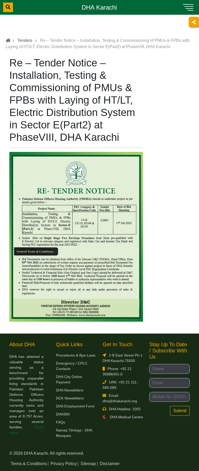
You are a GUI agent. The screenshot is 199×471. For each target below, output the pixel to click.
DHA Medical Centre (126, 417)
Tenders (24, 40)
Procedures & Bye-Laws (75, 355)
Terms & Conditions (29, 463)
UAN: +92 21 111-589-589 (120, 385)
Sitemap (88, 463)
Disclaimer (109, 463)
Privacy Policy (64, 463)
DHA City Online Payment (69, 379)
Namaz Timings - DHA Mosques (74, 433)
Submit (179, 410)
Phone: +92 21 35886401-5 (117, 371)
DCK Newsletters (70, 398)
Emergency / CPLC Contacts (71, 366)
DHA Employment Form (75, 406)
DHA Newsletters (69, 390)
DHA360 (63, 414)
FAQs (60, 422)
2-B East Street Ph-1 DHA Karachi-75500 (123, 358)
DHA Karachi (99, 7)
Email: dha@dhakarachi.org (120, 398)
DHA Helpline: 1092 (125, 409)
